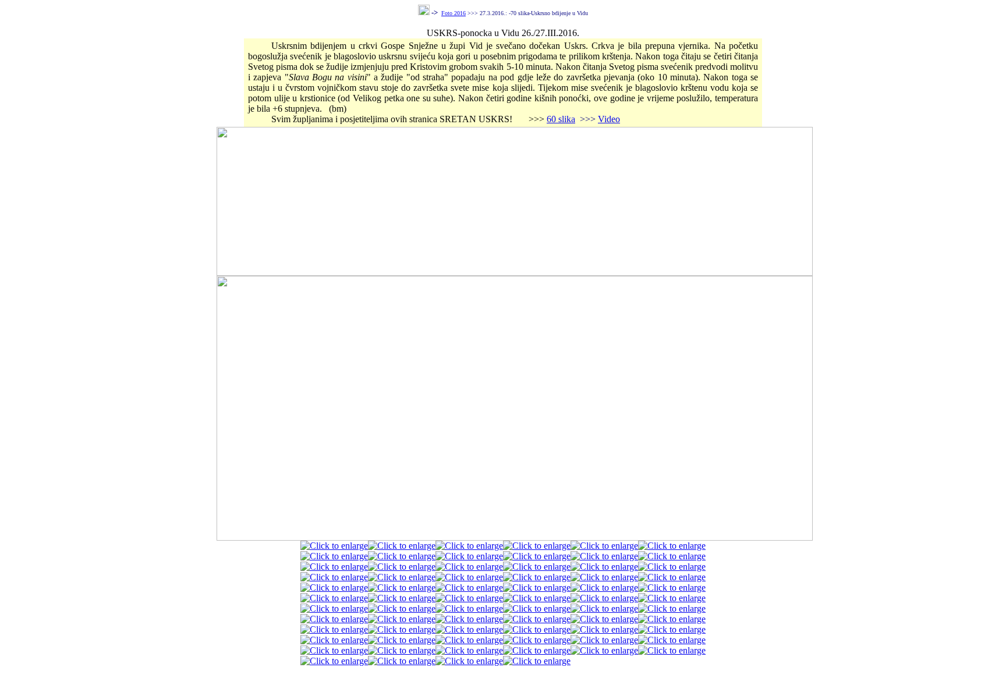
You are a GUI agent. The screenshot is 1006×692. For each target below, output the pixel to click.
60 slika (561, 119)
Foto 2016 (453, 13)
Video (609, 119)
